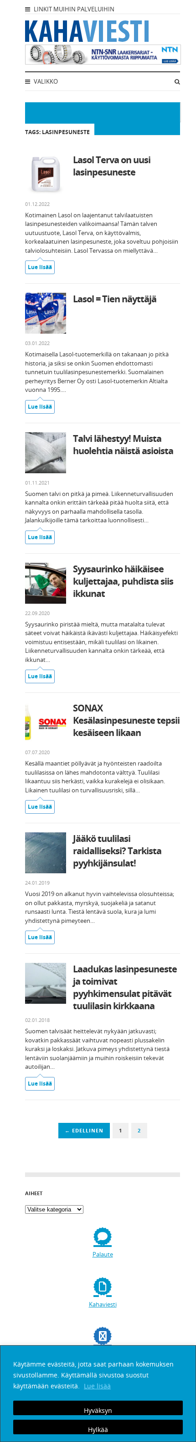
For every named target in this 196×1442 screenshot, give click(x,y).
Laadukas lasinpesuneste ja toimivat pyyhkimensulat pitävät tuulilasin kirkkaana (125, 987)
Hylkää (98, 1429)
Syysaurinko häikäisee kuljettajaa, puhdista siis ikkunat (123, 581)
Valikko (45, 81)
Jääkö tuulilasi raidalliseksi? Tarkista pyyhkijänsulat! (117, 850)
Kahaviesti (103, 1304)
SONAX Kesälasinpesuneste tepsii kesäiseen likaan (126, 720)
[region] (98, 1393)
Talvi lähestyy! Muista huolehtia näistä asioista (123, 444)
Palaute (103, 1254)
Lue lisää (97, 1386)
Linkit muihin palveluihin (73, 9)
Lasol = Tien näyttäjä (114, 299)
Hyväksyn (98, 1410)
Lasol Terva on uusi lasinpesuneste (111, 166)
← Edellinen (84, 1130)
